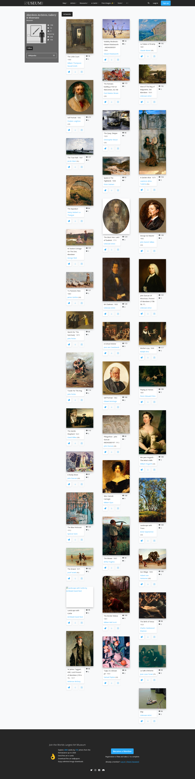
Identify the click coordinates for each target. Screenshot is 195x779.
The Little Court (73, 57)
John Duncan (72, 478)
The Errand (71, 569)
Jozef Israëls (71, 572)
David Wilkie (71, 437)
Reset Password (133, 762)
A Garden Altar (145, 177)
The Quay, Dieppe (110, 133)
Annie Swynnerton (146, 532)
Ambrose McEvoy (73, 681)
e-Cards (94, 3)
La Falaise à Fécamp (147, 44)
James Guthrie (72, 297)
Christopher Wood (110, 140)
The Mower (108, 558)
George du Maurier (147, 236)
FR (152, 51)
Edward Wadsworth (111, 54)
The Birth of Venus (147, 622)
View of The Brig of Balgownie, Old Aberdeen (147, 90)
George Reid (72, 258)
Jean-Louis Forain (146, 674)
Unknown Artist (109, 244)
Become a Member (122, 751)
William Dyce (108, 502)
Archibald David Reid (75, 617)
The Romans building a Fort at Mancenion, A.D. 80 (111, 87)
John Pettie (71, 338)
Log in (155, 3)
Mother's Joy (145, 348)
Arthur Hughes (109, 562)
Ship (141, 712)
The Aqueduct (72, 209)
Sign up (166, 3)
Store (120, 3)
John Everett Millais (147, 242)
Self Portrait (71, 118)
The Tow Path (72, 158)
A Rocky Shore (72, 475)
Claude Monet (145, 50)
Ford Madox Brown (111, 93)
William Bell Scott (110, 622)
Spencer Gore (72, 534)
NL (78, 161)
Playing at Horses (146, 390)
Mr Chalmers (108, 304)
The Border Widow (111, 616)
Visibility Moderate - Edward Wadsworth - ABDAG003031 (111, 44)
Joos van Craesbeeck (111, 347)
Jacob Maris (71, 161)
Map (64, 3)
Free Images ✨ (107, 3)
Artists (72, 3)
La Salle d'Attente (146, 671)
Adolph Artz (144, 352)
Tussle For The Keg (74, 391)
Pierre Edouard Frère (148, 396)
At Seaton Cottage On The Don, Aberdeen (74, 251)
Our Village (144, 572)
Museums (83, 3)
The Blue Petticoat (74, 527)
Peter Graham (109, 184)
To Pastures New (73, 291)
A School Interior (110, 344)
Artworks (67, 14)
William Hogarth (146, 464)
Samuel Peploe (109, 677)
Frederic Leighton (74, 121)
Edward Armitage (110, 401)
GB (69, 124)
